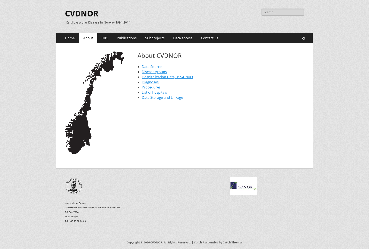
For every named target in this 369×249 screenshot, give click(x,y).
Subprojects (155, 38)
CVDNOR (81, 13)
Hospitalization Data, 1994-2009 (167, 77)
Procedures (151, 87)
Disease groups (154, 71)
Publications (127, 38)
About (88, 38)
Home (70, 38)
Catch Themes (233, 242)
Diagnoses (150, 82)
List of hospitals (154, 92)
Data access (182, 38)
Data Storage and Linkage (162, 97)
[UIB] (74, 194)
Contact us (209, 38)
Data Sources (152, 66)
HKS (105, 38)
